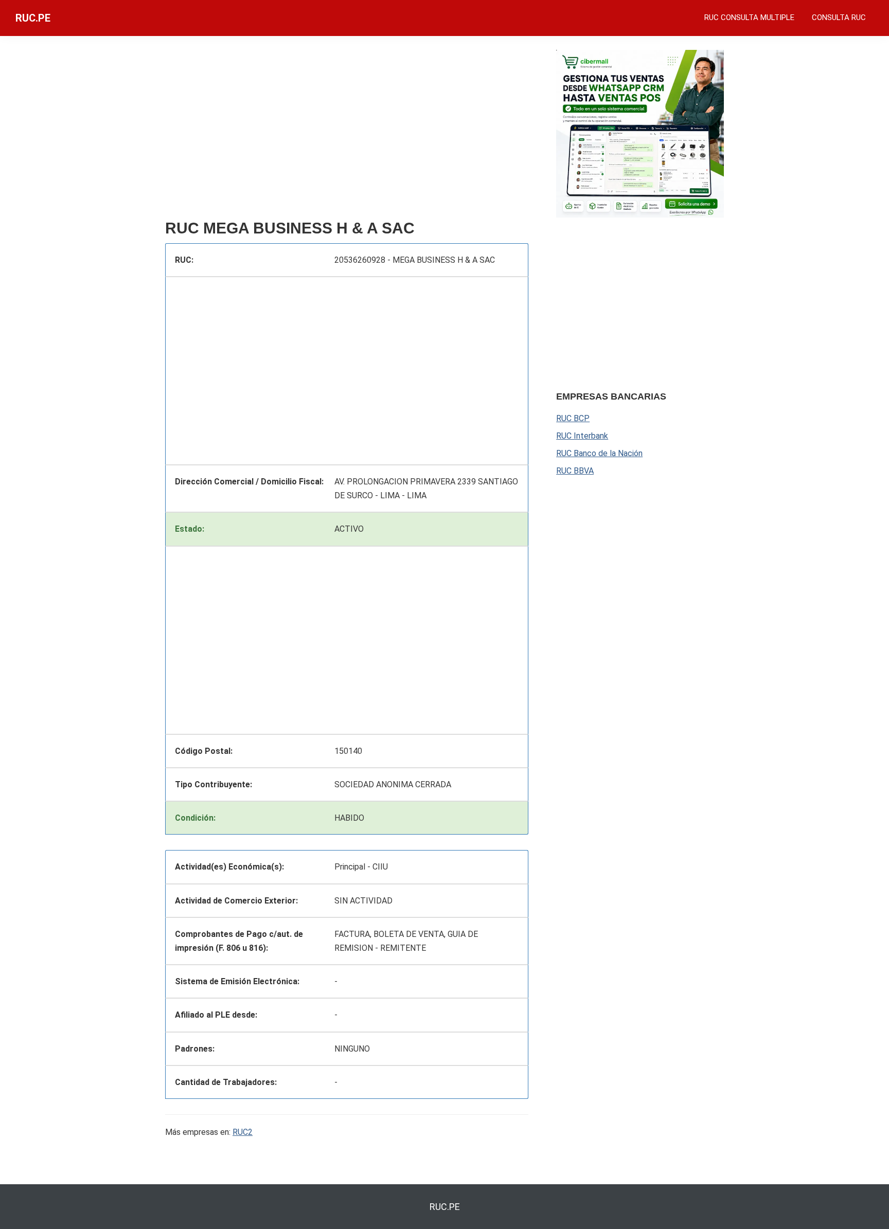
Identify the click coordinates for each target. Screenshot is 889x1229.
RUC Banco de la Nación (599, 453)
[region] (346, 132)
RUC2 (243, 1132)
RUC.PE (32, 18)
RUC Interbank (582, 436)
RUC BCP (573, 418)
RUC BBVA (575, 471)
